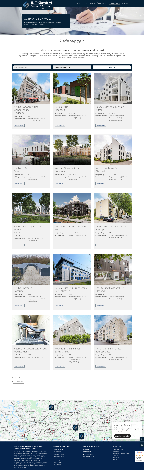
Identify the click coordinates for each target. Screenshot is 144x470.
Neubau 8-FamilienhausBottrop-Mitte (67, 350)
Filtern (112, 67)
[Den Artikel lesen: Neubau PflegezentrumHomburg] (72, 164)
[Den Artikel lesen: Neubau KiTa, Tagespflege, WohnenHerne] (31, 223)
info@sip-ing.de (59, 456)
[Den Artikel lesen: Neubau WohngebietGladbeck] (113, 164)
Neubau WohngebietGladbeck (106, 170)
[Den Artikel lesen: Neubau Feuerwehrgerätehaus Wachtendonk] (31, 345)
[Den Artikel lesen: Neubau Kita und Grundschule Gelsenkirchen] (72, 284)
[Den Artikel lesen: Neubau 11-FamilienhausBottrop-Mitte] (113, 345)
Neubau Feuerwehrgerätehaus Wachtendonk (30, 350)
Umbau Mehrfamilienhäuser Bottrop (110, 228)
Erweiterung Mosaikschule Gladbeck (109, 289)
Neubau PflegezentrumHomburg (67, 170)
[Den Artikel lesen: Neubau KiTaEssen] (31, 164)
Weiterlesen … (20, 125)
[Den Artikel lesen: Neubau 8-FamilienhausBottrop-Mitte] (72, 345)
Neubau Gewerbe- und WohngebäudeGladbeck (26, 109)
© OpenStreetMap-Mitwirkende (15, 439)
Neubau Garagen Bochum (23, 289)
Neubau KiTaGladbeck (61, 108)
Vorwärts (20, 382)
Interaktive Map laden (122, 436)
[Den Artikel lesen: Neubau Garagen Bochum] (31, 284)
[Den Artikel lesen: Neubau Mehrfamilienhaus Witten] (113, 103)
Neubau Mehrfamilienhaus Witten (109, 108)
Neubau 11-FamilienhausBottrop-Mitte (109, 350)
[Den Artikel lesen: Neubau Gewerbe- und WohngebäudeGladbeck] (31, 103)
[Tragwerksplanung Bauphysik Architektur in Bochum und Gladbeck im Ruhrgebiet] (37, 8)
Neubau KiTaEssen (21, 170)
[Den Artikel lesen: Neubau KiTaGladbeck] (72, 103)
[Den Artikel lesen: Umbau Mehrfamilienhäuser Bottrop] (113, 223)
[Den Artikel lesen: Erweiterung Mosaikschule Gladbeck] (113, 284)
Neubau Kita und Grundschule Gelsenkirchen (71, 289)
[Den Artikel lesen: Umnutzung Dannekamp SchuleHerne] (72, 223)
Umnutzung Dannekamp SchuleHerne (72, 228)
